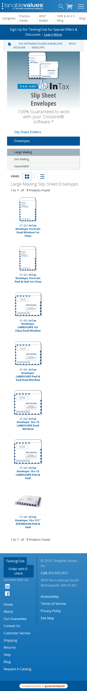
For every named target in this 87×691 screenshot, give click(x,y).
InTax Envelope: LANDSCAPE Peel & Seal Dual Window (28, 375)
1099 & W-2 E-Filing (66, 18)
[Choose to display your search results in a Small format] (27, 176)
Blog (82, 18)
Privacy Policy (51, 611)
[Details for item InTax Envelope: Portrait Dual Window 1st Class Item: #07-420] (28, 209)
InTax (72, 43)
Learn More (53, 34)
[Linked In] (20, 586)
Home (8, 604)
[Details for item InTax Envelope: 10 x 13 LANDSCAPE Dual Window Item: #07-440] (28, 402)
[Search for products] (60, 7)
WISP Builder (43, 18)
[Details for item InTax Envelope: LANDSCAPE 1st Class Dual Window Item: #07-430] (28, 304)
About (8, 611)
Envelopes (38, 47)
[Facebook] (20, 593)
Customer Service (17, 633)
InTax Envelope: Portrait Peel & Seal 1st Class (28, 278)
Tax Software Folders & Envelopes (41, 43)
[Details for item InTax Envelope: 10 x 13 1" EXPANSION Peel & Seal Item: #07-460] (28, 500)
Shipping (10, 640)
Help (7, 654)
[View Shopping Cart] (70, 6)
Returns (10, 647)
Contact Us (12, 626)
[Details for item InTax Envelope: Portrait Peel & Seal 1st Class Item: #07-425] (28, 258)
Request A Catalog (17, 669)
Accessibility (50, 596)
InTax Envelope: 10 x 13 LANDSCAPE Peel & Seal (28, 473)
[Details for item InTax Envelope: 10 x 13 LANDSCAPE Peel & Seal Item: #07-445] (28, 451)
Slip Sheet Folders (27, 132)
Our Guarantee (15, 619)
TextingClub (15, 561)
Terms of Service (53, 603)
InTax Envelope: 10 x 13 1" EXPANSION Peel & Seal (28, 522)
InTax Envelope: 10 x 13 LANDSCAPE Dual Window (28, 424)
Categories (9, 18)
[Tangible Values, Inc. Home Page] (23, 5)
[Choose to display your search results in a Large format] (42, 176)
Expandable (21, 166)
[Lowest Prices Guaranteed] (43, 686)
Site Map (47, 618)
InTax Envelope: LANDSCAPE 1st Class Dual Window (28, 326)
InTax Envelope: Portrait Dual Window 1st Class (28, 231)
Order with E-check (18, 571)
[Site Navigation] (81, 6)
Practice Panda (24, 18)
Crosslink (19, 47)
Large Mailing (23, 152)
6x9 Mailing (21, 159)
